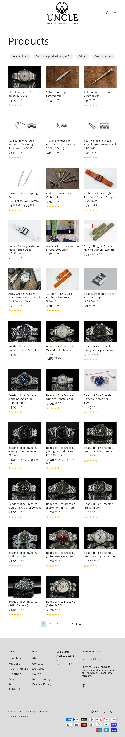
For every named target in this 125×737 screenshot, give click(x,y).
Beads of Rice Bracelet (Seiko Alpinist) (22, 554)
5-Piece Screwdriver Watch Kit (58, 195)
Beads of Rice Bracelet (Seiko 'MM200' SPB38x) (99, 449)
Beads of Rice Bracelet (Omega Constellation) (60, 397)
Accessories (16, 679)
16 (71, 624)
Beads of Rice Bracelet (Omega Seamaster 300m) (98, 398)
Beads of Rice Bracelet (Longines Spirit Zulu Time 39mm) (22, 398)
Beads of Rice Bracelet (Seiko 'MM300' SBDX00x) (24, 505)
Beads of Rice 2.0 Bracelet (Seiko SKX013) (23, 348)
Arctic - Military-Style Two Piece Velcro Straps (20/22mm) (24, 249)
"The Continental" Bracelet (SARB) (19, 93)
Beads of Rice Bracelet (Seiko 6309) (98, 505)
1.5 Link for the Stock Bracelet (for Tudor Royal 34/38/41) (100, 144)
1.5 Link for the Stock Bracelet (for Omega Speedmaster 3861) (21, 144)
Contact (37, 663)
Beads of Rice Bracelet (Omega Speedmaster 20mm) (22, 451)
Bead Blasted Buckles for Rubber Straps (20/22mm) (100, 297)
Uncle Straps (22, 711)
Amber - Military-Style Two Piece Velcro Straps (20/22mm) (99, 197)
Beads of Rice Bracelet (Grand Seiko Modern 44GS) (60, 350)
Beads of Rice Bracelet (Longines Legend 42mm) (100, 348)
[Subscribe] (115, 659)
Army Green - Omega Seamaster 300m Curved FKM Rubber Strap (24, 297)
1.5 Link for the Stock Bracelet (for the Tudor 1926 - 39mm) (60, 144)
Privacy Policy (41, 684)
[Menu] (10, 13)
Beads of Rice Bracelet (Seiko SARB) (60, 603)
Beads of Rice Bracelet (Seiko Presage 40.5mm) (99, 554)
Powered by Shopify (18, 716)
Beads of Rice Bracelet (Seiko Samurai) (22, 603)
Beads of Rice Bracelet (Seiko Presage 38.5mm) (61, 554)
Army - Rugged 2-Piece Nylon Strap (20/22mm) (99, 247)
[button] (107, 13)
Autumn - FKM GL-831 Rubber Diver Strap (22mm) (60, 297)
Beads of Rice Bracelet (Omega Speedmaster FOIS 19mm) (60, 451)
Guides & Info (17, 689)
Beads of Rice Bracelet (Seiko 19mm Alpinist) (60, 505)
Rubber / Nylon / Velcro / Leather (18, 669)
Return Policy (41, 679)
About (36, 658)
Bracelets (14, 658)
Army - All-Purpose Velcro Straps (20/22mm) (62, 247)
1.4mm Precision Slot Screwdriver (97, 93)
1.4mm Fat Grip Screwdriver (56, 93)
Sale (11, 684)
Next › (80, 624)
